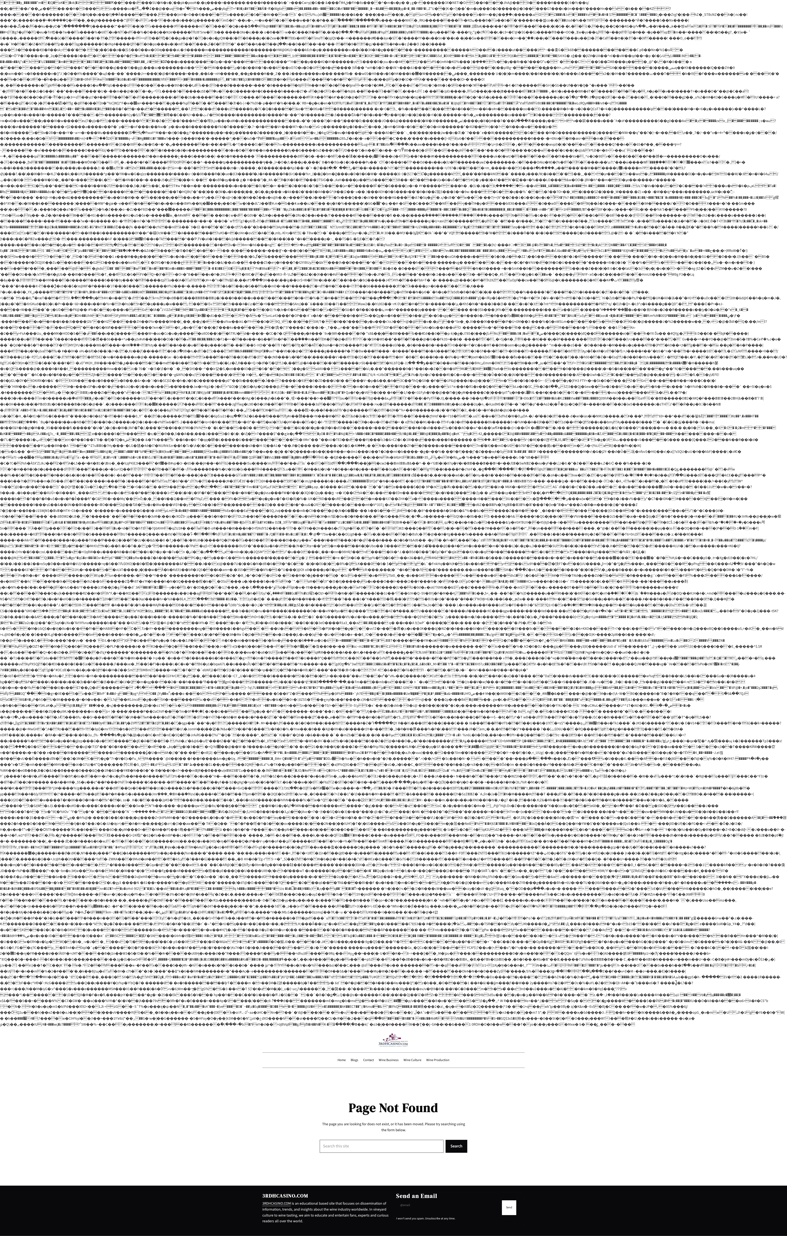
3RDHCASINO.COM (276, 1203)
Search (456, 1146)
